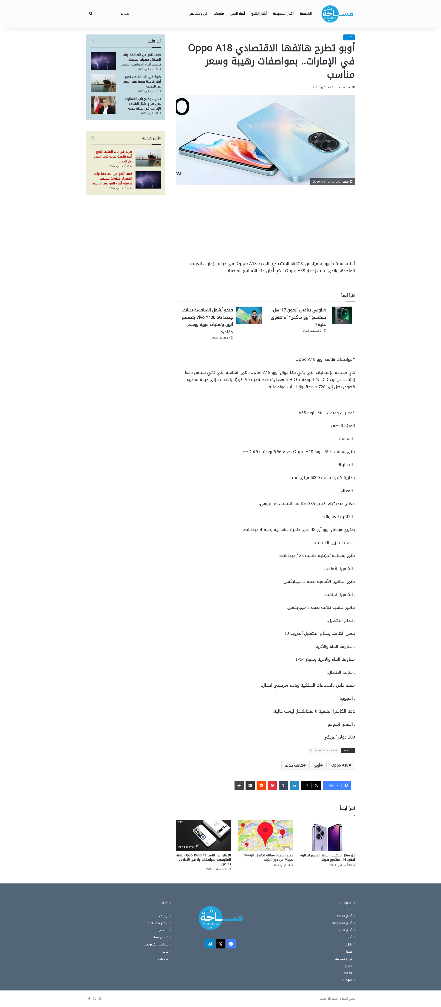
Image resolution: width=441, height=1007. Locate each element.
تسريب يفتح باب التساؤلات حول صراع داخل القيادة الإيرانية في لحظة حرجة (142, 104)
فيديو (348, 965)
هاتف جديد (294, 765)
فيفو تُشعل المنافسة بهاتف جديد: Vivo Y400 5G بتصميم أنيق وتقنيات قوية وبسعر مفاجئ (207, 321)
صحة (349, 951)
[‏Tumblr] (283, 785)
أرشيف (163, 916)
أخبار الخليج (259, 14)
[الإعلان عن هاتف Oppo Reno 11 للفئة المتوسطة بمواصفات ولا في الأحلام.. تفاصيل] (203, 835)
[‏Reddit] (261, 785)
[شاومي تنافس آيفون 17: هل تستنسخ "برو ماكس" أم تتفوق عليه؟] (342, 315)
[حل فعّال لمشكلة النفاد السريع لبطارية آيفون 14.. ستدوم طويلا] (327, 835)
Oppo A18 (339, 765)
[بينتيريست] (272, 785)
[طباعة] (239, 785)
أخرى (349, 937)
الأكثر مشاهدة (158, 923)
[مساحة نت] (337, 14)
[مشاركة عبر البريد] (250, 785)
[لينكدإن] (294, 785)
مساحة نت (345, 87)
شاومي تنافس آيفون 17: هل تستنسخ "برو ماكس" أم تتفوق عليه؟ (298, 317)
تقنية (349, 37)
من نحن (163, 959)
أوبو (317, 765)
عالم (165, 951)
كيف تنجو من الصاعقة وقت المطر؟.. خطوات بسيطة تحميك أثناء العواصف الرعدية (141, 60)
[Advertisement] (265, 226)
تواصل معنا (160, 937)
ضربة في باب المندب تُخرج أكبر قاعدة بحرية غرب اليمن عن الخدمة (142, 82)
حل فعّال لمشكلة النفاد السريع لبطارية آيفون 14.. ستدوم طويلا (327, 857)
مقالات (347, 972)
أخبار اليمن (237, 14)
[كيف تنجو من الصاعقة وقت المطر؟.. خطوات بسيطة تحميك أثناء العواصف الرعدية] (103, 61)
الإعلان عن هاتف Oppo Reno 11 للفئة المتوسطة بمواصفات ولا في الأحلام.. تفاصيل (203, 859)
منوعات (219, 14)
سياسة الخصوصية (156, 944)
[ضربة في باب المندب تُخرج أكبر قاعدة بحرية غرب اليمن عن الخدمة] (103, 83)
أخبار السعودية (283, 14)
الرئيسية (306, 14)
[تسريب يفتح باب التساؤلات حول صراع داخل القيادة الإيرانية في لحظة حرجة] (103, 105)
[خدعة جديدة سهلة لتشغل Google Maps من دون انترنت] (265, 835)
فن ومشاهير (198, 14)
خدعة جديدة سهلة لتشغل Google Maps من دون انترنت (268, 857)
